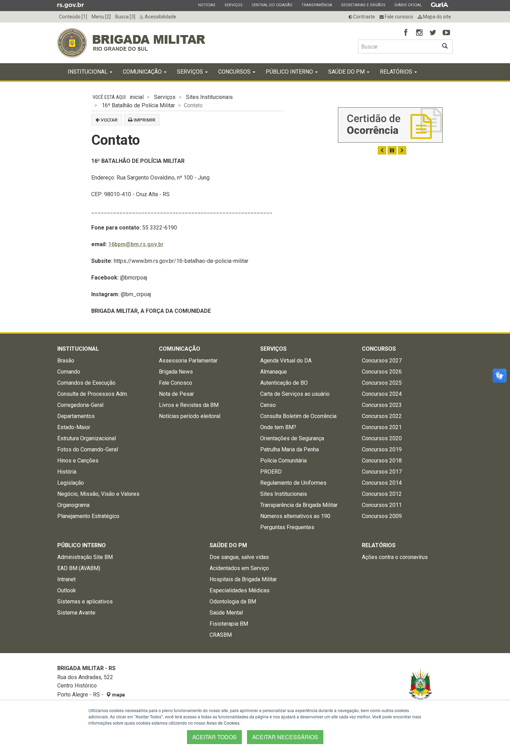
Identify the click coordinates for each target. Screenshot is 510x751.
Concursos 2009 (382, 516)
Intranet (66, 579)
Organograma (73, 505)
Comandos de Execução (86, 382)
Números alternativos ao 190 (295, 516)
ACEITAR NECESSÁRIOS (285, 737)
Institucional (88, 71)
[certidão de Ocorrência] (390, 125)
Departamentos (76, 416)
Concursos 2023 (382, 405)
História (66, 471)
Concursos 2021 (382, 427)
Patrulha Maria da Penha (289, 449)
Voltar (109, 120)
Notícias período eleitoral (189, 416)
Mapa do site (436, 16)
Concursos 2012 (382, 494)
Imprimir (144, 120)
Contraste (363, 16)
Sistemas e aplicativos (85, 601)
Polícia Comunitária (283, 460)
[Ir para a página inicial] (131, 43)
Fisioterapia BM (229, 623)
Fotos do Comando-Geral (87, 449)
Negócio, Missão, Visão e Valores (98, 494)
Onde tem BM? (278, 427)
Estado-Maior (73, 427)
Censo (268, 405)
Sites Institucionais (209, 97)
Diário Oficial (408, 4)
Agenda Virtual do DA (286, 360)
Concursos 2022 (382, 416)
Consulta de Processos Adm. (92, 394)
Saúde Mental (226, 612)
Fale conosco (398, 16)
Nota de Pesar (176, 394)
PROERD (271, 471)
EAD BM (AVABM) (78, 568)
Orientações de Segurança (292, 438)
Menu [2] (101, 16)
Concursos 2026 (382, 371)
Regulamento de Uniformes (293, 482)
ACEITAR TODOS (214, 737)
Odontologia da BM (233, 601)
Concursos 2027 (382, 360)
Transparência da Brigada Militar (299, 505)
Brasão (65, 360)
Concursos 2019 (382, 449)
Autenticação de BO (284, 382)
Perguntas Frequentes (287, 527)
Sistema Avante (76, 612)
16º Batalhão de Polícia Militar (138, 105)
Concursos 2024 (382, 394)
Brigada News (176, 371)
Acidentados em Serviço (239, 568)
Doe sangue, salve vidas (239, 557)
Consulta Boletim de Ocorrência (298, 416)
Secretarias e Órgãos (363, 4)
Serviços (233, 4)
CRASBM (221, 635)
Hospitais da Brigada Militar (243, 579)
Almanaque (273, 371)
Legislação (70, 482)
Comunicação (143, 71)
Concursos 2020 (382, 438)
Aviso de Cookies (222, 723)
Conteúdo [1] (73, 16)
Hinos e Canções (78, 460)
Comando (68, 371)
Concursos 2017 (382, 471)
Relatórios (397, 71)
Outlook (66, 590)
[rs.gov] (70, 5)
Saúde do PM (347, 71)
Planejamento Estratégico (88, 516)
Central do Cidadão (271, 4)
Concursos (235, 71)
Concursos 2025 (382, 382)
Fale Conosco (175, 382)
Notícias (206, 4)
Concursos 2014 (382, 482)
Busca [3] (125, 16)
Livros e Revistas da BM (189, 405)
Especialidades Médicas (240, 590)
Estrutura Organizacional (86, 438)
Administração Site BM (85, 557)
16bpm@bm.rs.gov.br (136, 244)
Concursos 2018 (382, 460)
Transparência (316, 4)
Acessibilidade (160, 16)
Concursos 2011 (382, 505)
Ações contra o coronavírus (395, 557)
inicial (137, 97)
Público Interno (290, 71)
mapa (118, 695)
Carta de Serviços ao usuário (295, 394)
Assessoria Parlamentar (188, 360)
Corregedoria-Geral (80, 405)
